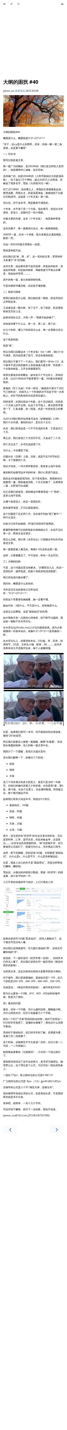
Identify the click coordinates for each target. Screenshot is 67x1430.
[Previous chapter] (10, 1129)
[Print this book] (62, 4)
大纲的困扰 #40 (20, 81)
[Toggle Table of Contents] (4, 4)
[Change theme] (11, 4)
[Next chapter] (57, 1129)
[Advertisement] (33, 41)
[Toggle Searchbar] (18, 4)
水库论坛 (20, 90)
